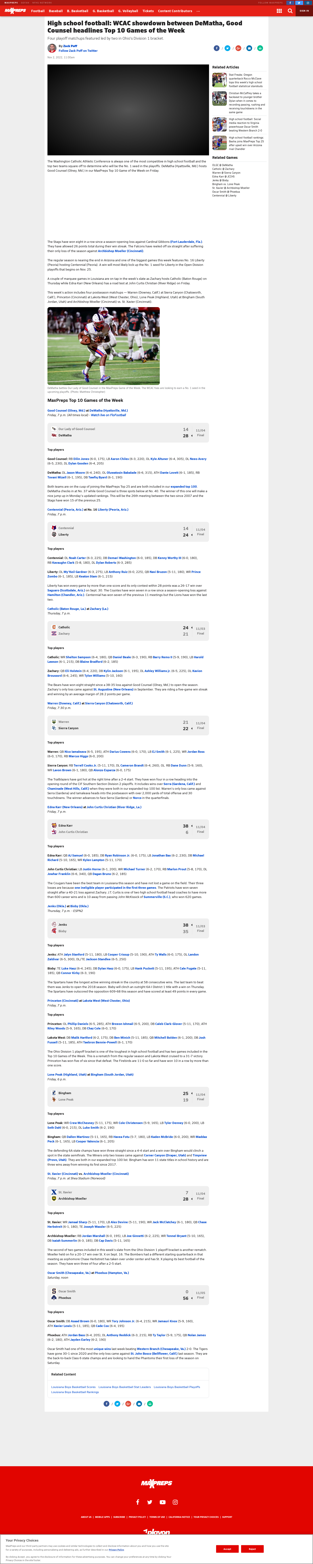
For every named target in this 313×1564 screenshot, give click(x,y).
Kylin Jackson (113, 671)
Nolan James (197, 1335)
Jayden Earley (80, 1339)
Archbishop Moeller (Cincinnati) (120, 251)
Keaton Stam (88, 576)
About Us (86, 1517)
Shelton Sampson (78, 657)
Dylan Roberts (106, 562)
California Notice (179, 1517)
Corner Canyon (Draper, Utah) (165, 1155)
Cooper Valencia (87, 1141)
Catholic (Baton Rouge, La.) (66, 608)
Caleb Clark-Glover (168, 1023)
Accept (227, 1549)
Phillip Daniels (78, 1023)
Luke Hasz (68, 968)
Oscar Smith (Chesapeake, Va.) (69, 1272)
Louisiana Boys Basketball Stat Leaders (125, 1387)
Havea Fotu (121, 1136)
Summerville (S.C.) (157, 897)
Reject (252, 1549)
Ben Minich (122, 1037)
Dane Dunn (179, 765)
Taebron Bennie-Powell (100, 1042)
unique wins (102, 1349)
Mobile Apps (102, 1517)
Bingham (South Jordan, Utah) (112, 1074)
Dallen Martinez (78, 1136)
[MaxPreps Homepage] (156, 1483)
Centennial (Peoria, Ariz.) (65, 509)
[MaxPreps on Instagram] (308, 3)
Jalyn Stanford (74, 954)
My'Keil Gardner (75, 572)
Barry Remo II (162, 657)
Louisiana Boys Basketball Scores (73, 1387)
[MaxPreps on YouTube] (163, 1502)
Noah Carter (77, 558)
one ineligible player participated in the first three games (115, 887)
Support (227, 1517)
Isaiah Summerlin (64, 1240)
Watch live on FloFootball (108, 415)
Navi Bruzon (158, 572)
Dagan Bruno (102, 874)
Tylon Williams (94, 675)
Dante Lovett (169, 472)
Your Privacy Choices (206, 1517)
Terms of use (157, 1517)
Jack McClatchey (164, 1222)
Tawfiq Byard (97, 477)
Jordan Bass (76, 1335)
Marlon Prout (176, 869)
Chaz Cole (94, 1028)
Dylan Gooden (78, 463)
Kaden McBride (162, 1136)
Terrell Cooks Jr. (85, 765)
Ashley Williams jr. (158, 671)
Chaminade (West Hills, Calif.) (68, 788)
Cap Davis (106, 1240)
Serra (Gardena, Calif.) (179, 784)
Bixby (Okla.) (79, 906)
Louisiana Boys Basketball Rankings (75, 1392)
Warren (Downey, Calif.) (64, 703)
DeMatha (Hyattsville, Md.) (108, 410)
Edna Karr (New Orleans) (65, 807)
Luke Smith (91, 1127)
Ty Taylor (159, 1335)
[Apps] (279, 10)
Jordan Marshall (93, 1236)
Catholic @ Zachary (223, 169)
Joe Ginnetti (135, 1236)
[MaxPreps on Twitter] (299, 3)
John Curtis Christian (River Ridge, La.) (114, 807)
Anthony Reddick (119, 1335)
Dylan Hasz (105, 968)
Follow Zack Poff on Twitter (78, 50)
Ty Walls (160, 954)
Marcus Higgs (78, 756)
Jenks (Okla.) (56, 906)
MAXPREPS (11, 2)
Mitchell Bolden (165, 1037)
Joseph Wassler (95, 1226)
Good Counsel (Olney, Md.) (66, 410)
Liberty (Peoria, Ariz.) (113, 509)
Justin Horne (92, 869)
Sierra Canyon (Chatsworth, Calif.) (109, 703)
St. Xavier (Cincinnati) (62, 1173)
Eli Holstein (73, 671)
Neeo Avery (198, 459)
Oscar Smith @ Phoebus (226, 191)
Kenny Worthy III (169, 558)
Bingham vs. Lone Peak (226, 184)
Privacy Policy (137, 1517)
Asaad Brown (80, 1321)
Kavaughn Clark (63, 562)
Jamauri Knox (167, 1321)
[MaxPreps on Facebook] (290, 3)
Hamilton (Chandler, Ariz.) (65, 594)
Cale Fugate (188, 968)
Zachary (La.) (99, 608)
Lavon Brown (62, 770)
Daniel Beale (122, 657)
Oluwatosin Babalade (122, 472)
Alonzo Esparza (104, 770)
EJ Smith (158, 751)
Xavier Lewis (63, 1326)
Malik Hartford (81, 1037)
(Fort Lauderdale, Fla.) (186, 241)
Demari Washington (122, 558)
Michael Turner (134, 869)
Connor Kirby (70, 973)
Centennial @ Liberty (224, 195)
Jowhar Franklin (58, 874)
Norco (137, 797)
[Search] (290, 10)
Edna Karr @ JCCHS (223, 176)
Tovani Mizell (56, 477)
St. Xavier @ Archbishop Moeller (231, 188)
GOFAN (25, 2)
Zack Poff (70, 45)
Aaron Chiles (120, 459)
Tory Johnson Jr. (123, 1321)
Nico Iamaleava (75, 751)
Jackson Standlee (98, 959)
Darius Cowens (120, 751)
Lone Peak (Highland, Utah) (67, 1074)
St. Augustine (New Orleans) (113, 689)
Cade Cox (102, 1326)
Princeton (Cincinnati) (62, 1000)
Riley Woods (56, 1028)
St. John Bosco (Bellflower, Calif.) (154, 1353)
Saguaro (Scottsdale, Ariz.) (66, 590)
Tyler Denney (173, 1123)
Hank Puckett (144, 968)
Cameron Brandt (132, 765)
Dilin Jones (81, 459)
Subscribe (119, 1517)
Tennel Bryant (176, 1236)
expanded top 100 (184, 486)
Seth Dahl (54, 1127)
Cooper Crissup (118, 954)
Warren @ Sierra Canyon (226, 172)
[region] (156, 1549)
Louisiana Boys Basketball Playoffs (177, 1387)
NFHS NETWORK (42, 2)
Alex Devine (119, 1222)
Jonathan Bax (161, 855)
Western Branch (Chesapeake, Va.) (161, 1349)
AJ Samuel (75, 855)
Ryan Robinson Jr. (117, 855)
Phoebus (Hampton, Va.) (112, 1272)
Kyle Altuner (159, 459)
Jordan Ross (196, 751)
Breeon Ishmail (122, 1023)
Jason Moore (75, 472)
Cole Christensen (131, 1123)
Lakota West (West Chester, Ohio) (106, 1000)
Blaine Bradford (91, 661)
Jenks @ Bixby (220, 180)
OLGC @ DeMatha (222, 165)
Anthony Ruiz (118, 572)
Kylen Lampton (93, 860)
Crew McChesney (82, 1123)
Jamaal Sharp (77, 1222)
